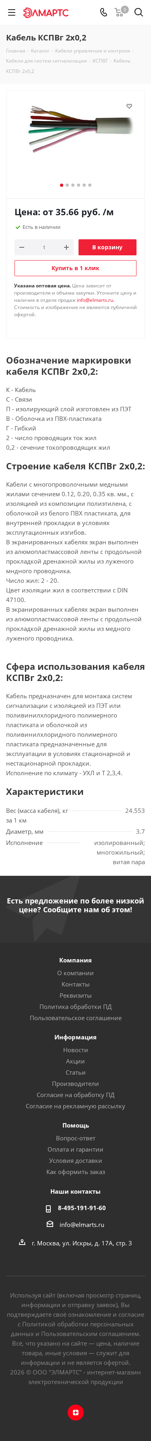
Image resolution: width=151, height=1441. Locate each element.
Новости (75, 1050)
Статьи (76, 1072)
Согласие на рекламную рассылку (75, 1106)
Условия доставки (75, 1160)
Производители (75, 1083)
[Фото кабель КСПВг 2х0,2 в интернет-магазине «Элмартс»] (75, 141)
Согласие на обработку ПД (75, 1095)
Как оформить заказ (75, 1172)
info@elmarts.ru (95, 300)
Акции (75, 1061)
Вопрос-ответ (75, 1138)
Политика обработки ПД (75, 1006)
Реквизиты (76, 995)
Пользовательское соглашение (76, 1018)
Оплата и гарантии (75, 1149)
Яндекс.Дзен (76, 1413)
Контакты (76, 984)
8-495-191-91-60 (82, 1208)
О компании (75, 973)
